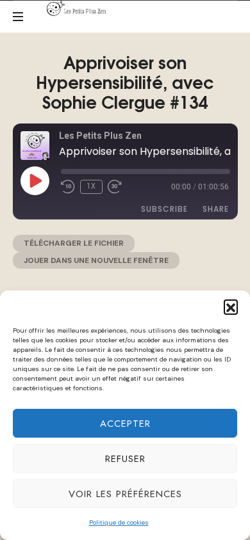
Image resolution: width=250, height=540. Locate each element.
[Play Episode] (35, 180)
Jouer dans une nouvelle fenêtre (96, 260)
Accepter (125, 424)
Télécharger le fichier (74, 243)
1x (91, 186)
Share (216, 208)
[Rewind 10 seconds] (68, 187)
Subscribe (164, 208)
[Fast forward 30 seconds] (115, 187)
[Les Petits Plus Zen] (78, 8)
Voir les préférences (125, 494)
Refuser (125, 459)
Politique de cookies (119, 522)
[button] (230, 306)
